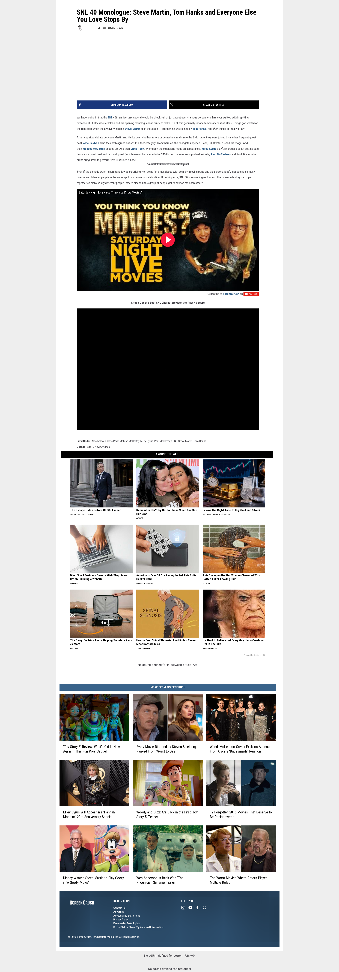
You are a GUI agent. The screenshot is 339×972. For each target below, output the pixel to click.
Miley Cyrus (209, 148)
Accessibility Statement (126, 915)
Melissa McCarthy (94, 148)
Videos (106, 446)
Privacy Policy (121, 919)
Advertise (118, 911)
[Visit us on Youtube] (191, 907)
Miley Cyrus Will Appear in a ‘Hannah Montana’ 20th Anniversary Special (89, 814)
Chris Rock (137, 148)
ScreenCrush (231, 294)
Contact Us (119, 907)
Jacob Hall (89, 27)
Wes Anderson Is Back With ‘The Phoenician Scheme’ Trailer (159, 880)
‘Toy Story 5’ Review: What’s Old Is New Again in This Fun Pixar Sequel (91, 748)
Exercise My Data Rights (126, 923)
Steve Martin (133, 128)
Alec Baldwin (91, 143)
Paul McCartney (221, 154)
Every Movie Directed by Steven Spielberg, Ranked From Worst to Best (166, 748)
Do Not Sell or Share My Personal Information (138, 927)
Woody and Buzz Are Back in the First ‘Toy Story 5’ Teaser (167, 814)
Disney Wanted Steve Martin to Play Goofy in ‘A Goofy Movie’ (93, 880)
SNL (110, 117)
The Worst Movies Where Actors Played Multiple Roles (238, 880)
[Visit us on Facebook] (198, 907)
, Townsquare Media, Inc (104, 936)
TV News (96, 446)
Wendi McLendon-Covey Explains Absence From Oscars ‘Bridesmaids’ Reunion (240, 748)
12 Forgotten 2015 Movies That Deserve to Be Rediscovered (241, 814)
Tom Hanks (199, 128)
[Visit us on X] (205, 907)
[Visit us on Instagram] (184, 907)
